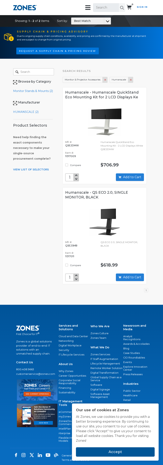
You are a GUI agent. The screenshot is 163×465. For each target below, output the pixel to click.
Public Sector (132, 390)
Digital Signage (100, 389)
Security (64, 350)
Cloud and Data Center (73, 336)
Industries (130, 384)
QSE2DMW (72, 145)
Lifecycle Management (105, 363)
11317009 (70, 156)
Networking (66, 340)
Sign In (142, 7)
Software (96, 384)
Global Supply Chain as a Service (105, 379)
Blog (126, 348)
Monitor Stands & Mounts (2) (33, 91)
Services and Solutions (68, 327)
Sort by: (74, 21)
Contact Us (24, 362)
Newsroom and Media (134, 327)
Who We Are (100, 326)
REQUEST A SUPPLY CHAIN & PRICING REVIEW (57, 51)
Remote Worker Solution (106, 368)
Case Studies (131, 353)
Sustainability (67, 392)
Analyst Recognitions (131, 338)
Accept (115, 452)
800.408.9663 (25, 369)
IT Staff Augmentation (104, 359)
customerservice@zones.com (35, 373)
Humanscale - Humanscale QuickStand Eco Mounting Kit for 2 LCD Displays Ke (102, 94)
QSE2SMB (71, 245)
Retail (127, 400)
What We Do (99, 347)
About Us (66, 364)
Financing (65, 387)
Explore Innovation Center (135, 368)
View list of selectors (31, 169)
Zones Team (98, 337)
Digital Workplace (70, 345)
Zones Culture (99, 333)
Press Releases (133, 374)
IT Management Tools (70, 403)
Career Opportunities (72, 375)
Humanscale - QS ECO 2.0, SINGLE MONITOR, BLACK (96, 194)
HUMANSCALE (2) (26, 112)
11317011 (69, 256)
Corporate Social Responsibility (69, 382)
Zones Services (100, 354)
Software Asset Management (100, 396)
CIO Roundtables (134, 357)
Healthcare (130, 395)
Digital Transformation (104, 372)
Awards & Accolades (136, 343)
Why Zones (66, 371)
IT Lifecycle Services (71, 354)
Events (127, 362)
